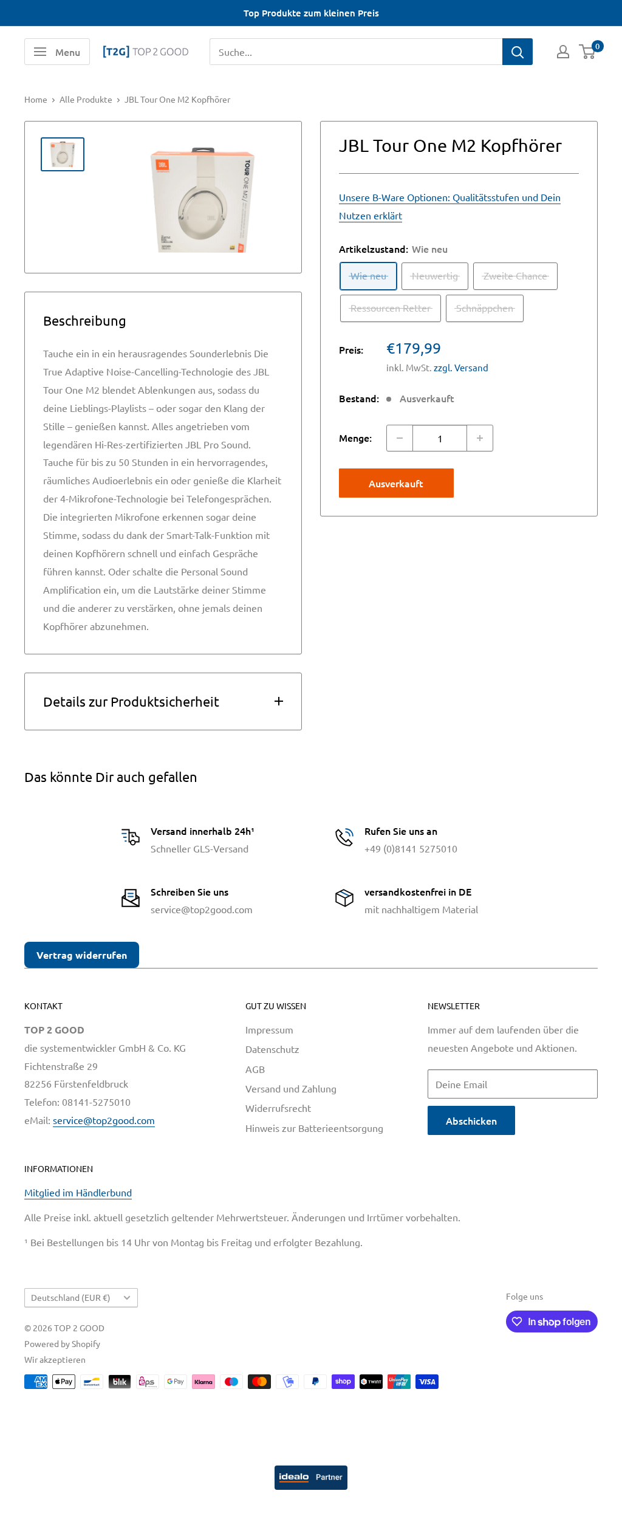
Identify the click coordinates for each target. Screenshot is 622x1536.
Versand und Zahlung (291, 1088)
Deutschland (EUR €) (71, 1297)
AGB (255, 1069)
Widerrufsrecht (278, 1108)
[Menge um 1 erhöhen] (480, 438)
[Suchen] (517, 51)
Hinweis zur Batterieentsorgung (314, 1128)
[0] (587, 51)
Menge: (355, 437)
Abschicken (471, 1120)
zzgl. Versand (461, 367)
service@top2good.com (104, 1120)
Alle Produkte (86, 99)
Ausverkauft (396, 483)
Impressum (269, 1029)
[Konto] (563, 51)
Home (35, 99)
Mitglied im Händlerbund (78, 1192)
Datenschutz (272, 1049)
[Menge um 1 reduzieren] (399, 438)
